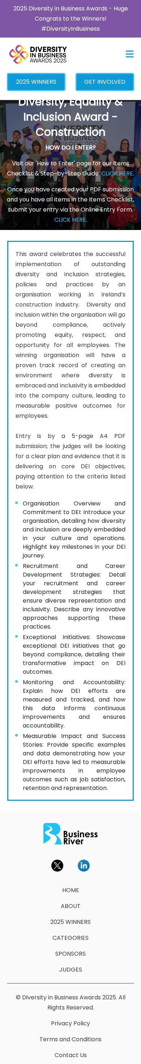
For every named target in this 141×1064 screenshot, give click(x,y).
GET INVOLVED (104, 82)
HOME (70, 890)
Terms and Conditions (70, 1039)
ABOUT (71, 906)
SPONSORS (70, 954)
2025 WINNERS (36, 82)
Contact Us (71, 1055)
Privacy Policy (70, 1023)
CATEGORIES (70, 938)
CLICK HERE (117, 173)
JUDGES (70, 969)
